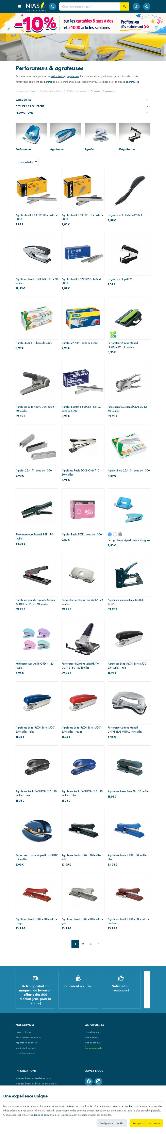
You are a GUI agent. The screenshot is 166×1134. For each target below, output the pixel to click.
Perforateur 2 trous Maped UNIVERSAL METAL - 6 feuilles (125, 729)
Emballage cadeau (25, 1053)
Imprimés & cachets (26, 1048)
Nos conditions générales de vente (33, 1078)
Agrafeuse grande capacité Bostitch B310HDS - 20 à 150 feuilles (35, 602)
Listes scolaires (23, 1032)
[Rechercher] (124, 6)
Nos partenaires (93, 1042)
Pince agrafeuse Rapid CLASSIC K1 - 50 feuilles (128, 409)
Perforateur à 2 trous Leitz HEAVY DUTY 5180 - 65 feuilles (81, 665)
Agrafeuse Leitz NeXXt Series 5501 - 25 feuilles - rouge (82, 729)
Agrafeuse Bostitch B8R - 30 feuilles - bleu (128, 857)
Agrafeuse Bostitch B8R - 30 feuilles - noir (82, 857)
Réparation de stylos (26, 1042)
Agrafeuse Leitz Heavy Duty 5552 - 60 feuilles (36, 409)
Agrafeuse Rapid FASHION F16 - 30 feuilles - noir (36, 793)
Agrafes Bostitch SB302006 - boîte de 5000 (37, 217)
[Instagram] (98, 1082)
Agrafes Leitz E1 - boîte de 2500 (34, 343)
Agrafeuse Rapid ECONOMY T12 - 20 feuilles (81, 472)
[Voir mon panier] (147, 6)
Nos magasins (92, 1037)
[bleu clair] (110, 534)
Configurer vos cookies (111, 1123)
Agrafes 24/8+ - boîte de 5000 (80, 343)
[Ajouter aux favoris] (52, 174)
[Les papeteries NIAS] (35, 6)
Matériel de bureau (76, 91)
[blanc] (115, 534)
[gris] (120, 534)
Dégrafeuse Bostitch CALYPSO (125, 215)
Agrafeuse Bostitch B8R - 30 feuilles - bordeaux (128, 921)
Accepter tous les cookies (146, 1123)
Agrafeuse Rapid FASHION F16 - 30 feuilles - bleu (82, 793)
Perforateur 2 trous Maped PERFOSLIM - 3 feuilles (123, 345)
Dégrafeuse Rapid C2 (120, 279)
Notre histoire (92, 1032)
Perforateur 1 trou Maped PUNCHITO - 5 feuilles (37, 857)
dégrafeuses (132, 81)
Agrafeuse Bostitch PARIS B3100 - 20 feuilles (37, 281)
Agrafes (90, 149)
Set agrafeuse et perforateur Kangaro (129, 540)
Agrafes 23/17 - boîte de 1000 (34, 470)
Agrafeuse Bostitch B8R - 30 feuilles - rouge (36, 921)
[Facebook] (89, 1082)
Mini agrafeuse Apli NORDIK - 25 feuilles (35, 665)
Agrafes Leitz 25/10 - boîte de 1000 (129, 470)
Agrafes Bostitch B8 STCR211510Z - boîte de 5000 (82, 409)
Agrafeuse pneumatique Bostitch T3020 (126, 602)
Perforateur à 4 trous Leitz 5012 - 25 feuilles (82, 602)
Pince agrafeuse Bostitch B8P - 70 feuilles (34, 536)
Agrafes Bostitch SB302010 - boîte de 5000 (83, 217)
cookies (129, 1106)
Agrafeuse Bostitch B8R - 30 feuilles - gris (82, 921)
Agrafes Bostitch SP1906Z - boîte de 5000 (82, 281)
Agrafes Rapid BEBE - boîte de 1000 (82, 534)
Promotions (24, 113)
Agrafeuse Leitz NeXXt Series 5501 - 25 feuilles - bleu (36, 729)
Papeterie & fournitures (51, 91)
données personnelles (45, 1115)
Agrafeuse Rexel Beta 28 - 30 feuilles (129, 791)
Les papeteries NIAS (25, 91)
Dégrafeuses (127, 149)
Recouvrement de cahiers (29, 1037)
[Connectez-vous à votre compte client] (136, 6)
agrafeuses (73, 76)
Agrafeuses (57, 149)
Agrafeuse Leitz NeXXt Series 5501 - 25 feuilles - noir (128, 665)
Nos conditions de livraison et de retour (36, 1083)
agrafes (48, 81)
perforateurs (57, 76)
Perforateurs (23, 149)
